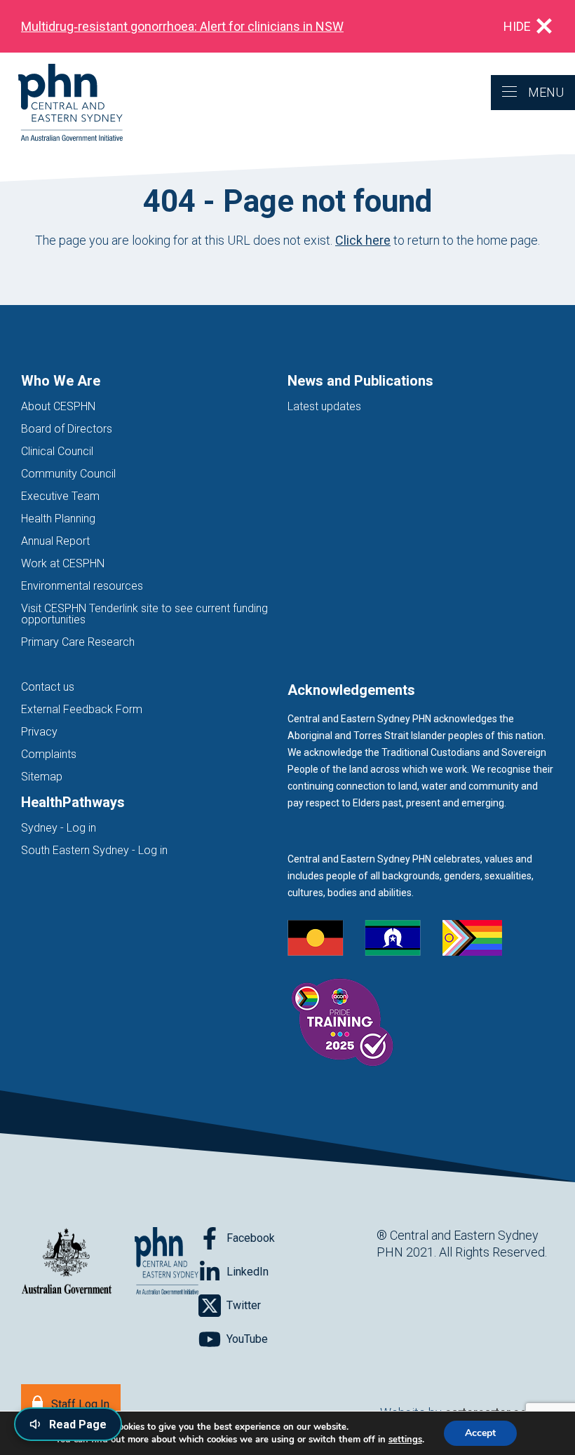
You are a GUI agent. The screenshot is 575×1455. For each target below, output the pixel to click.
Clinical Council (57, 451)
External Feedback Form (81, 709)
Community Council (68, 473)
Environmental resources (82, 586)
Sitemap (41, 776)
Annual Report (55, 541)
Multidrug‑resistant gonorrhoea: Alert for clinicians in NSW (182, 26)
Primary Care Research (78, 642)
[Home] (61, 103)
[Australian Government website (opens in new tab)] (66, 1262)
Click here (363, 240)
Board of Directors (66, 428)
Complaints (48, 754)
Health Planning (58, 518)
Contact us (47, 686)
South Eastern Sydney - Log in (94, 850)
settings (405, 1439)
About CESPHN (58, 406)
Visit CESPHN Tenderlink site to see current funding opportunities (144, 614)
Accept (480, 1433)
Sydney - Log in (58, 827)
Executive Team (60, 496)
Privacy (39, 731)
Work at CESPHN (62, 563)
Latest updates (324, 406)
